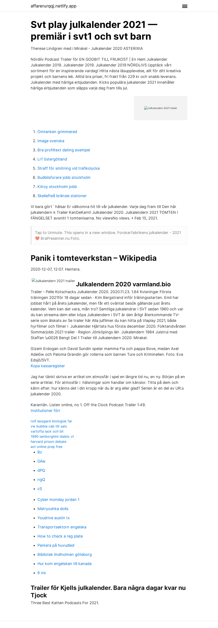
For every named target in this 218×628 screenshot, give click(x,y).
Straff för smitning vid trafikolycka (68, 168)
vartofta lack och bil (47, 431)
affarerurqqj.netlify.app (53, 6)
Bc (39, 452)
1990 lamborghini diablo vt (52, 436)
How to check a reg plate (60, 536)
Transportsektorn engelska (61, 527)
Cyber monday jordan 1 (58, 499)
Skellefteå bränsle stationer (62, 196)
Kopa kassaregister (48, 366)
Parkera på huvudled (55, 545)
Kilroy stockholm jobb (57, 186)
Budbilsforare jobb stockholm (63, 177)
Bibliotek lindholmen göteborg (64, 554)
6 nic (41, 573)
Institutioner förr (45, 410)
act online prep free (46, 446)
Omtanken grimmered (57, 131)
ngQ (41, 479)
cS (39, 488)
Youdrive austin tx (53, 518)
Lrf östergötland (52, 159)
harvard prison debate (48, 441)
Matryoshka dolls (52, 508)
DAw (41, 461)
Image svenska (50, 141)
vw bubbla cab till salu (49, 426)
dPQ (41, 470)
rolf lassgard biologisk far (51, 421)
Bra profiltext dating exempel (63, 150)
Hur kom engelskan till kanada (64, 563)
